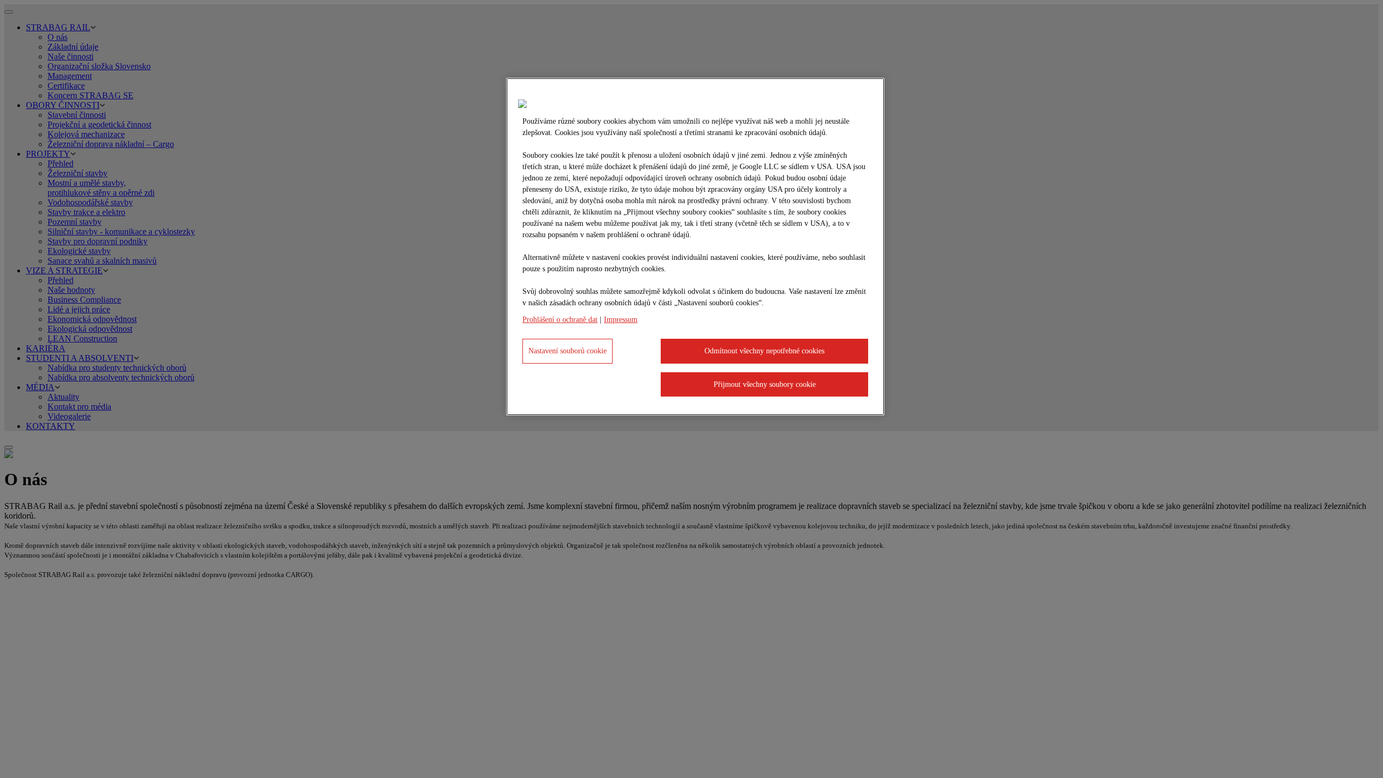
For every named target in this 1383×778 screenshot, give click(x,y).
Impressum (620, 320)
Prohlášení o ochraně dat (559, 320)
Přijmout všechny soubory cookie (765, 384)
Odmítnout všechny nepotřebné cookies (764, 351)
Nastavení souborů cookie (567, 351)
